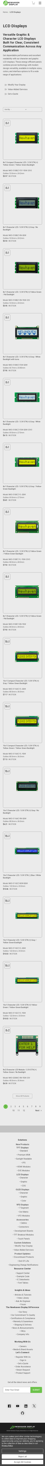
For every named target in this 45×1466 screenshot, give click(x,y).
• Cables (23, 1223)
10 (13, 1110)
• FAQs (23, 1331)
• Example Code (22, 1276)
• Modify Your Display (23, 1246)
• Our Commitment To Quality (22, 1315)
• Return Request (22, 1370)
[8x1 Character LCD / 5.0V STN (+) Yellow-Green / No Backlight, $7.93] (27, 592)
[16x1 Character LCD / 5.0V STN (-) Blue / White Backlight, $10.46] (27, 851)
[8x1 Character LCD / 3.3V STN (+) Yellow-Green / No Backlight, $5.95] (27, 268)
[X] (34, 1406)
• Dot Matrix (23, 1212)
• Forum (22, 1304)
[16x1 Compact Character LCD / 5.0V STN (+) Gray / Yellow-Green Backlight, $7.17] (27, 657)
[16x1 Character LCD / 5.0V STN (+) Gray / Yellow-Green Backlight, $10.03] (27, 916)
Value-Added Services (18, 89)
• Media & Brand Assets (22, 1349)
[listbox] (19, 109)
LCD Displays (22, 1174)
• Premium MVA (23, 1155)
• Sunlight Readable (23, 1159)
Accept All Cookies (22, 1462)
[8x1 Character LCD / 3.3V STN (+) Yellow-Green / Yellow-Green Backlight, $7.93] (27, 527)
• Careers (22, 1346)
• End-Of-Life (23, 1261)
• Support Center (22, 1273)
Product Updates (22, 1254)
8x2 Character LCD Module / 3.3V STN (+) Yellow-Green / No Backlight (19, 1071)
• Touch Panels (23, 1239)
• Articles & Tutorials (22, 1295)
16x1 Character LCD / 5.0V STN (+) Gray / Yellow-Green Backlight (19, 941)
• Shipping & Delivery (22, 1325)
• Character (23, 1178)
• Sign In (22, 1360)
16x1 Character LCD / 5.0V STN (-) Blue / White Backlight (22, 876)
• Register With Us (22, 1357)
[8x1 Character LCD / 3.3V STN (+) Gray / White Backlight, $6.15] (27, 397)
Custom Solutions (22, 1243)
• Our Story (22, 1312)
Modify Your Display (17, 85)
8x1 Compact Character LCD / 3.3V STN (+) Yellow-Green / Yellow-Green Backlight (20, 163)
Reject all (22, 1456)
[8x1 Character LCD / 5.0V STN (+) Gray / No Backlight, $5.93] (27, 203)
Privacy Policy (7, 1445)
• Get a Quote (22, 1363)
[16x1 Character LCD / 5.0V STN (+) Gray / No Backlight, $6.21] (27, 786)
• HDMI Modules (23, 1166)
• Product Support (22, 1373)
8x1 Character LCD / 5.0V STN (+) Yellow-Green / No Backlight (22, 617)
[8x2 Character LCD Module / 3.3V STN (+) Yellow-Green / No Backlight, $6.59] (27, 1045)
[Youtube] (17, 1406)
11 (19, 1110)
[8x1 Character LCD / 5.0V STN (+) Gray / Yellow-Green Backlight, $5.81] (27, 462)
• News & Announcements (22, 1328)
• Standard (23, 1151)
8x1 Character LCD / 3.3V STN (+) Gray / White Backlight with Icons (21, 358)
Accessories (22, 1220)
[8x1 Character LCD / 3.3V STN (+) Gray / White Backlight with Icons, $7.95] (27, 333)
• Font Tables (22, 1283)
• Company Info (22, 1334)
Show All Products (22, 1096)
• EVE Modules (23, 1170)
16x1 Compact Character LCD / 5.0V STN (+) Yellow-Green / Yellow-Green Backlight (21, 747)
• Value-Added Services (23, 1250)
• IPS (23, 1162)
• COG (23, 1186)
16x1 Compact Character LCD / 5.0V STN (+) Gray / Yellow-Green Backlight (21, 682)
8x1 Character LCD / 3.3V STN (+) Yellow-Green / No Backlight (22, 293)
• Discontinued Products (23, 1257)
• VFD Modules (23, 1216)
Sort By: (7, 109)
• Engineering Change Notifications (23, 1265)
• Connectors (23, 1227)
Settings (22, 1451)
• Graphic (23, 1182)
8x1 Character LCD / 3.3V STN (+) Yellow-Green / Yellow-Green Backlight (22, 552)
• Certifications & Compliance (22, 1318)
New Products (22, 1144)
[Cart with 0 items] (33, 3)
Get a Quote (13, 94)
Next (37, 1110)
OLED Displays (22, 1189)
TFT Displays (22, 1147)
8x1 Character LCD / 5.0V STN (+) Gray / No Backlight (20, 228)
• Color (23, 1201)
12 (24, 1110)
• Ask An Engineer (22, 1301)
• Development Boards (23, 1231)
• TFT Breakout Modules (23, 1235)
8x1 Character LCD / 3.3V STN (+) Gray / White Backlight (21, 423)
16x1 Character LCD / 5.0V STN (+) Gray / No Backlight (21, 811)
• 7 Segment (23, 1208)
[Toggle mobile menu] (40, 3)
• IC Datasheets (22, 1279)
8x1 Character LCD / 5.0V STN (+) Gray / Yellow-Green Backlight (22, 487)
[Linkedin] (26, 1406)
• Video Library (22, 1298)
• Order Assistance (22, 1366)
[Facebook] (9, 1406)
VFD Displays (22, 1205)
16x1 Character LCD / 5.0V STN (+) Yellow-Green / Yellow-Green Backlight (20, 1006)
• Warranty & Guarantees (22, 1321)
